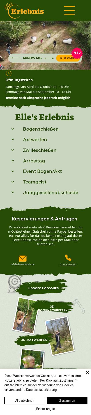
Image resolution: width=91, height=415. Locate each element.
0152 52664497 (68, 264)
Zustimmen (67, 400)
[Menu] (69, 10)
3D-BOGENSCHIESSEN (53, 308)
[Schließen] (85, 375)
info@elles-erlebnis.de (22, 264)
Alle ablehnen (24, 400)
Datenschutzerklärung (41, 389)
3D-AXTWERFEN (34, 340)
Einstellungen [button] (45, 408)
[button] (83, 64)
